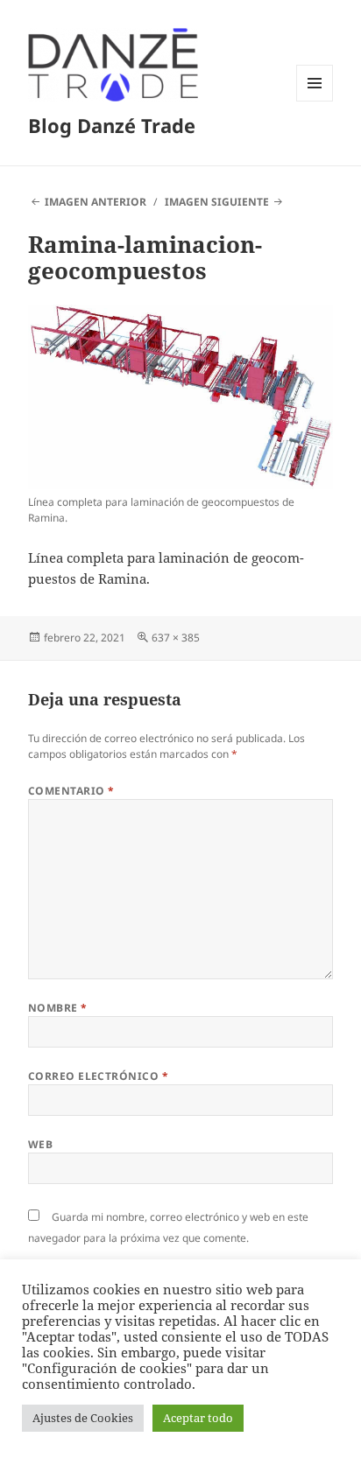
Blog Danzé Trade (111, 125)
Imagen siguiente (217, 201)
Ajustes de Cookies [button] (82, 1418)
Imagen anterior (95, 201)
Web (40, 1144)
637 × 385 (176, 637)
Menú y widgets (315, 101)
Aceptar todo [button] (198, 1418)
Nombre (58, 1007)
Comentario (71, 790)
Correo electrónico (98, 1076)
